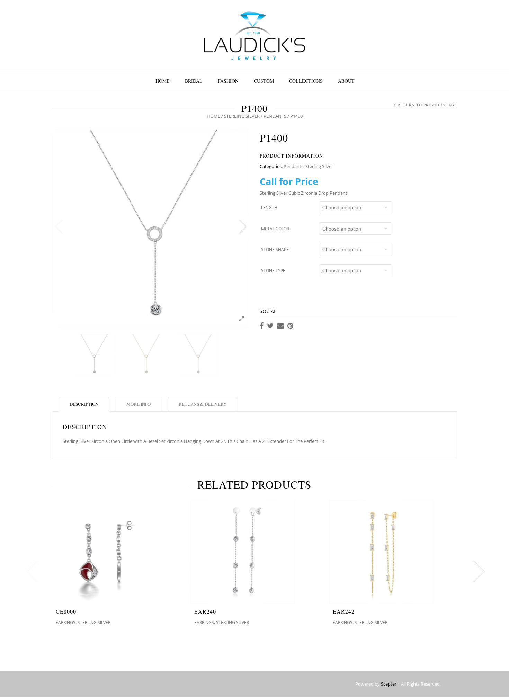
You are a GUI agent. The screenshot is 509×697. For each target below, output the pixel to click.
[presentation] (30, 571)
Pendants (275, 116)
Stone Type (273, 271)
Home (162, 81)
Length (269, 208)
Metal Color (275, 229)
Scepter (388, 684)
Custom (264, 81)
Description (84, 404)
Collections (306, 81)
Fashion (228, 81)
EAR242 (344, 611)
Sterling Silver (242, 116)
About (346, 81)
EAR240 (205, 611)
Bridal (194, 81)
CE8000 (66, 611)
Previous (59, 227)
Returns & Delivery (202, 404)
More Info (138, 404)
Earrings (65, 622)
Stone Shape (275, 249)
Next (242, 227)
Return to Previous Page (427, 104)
